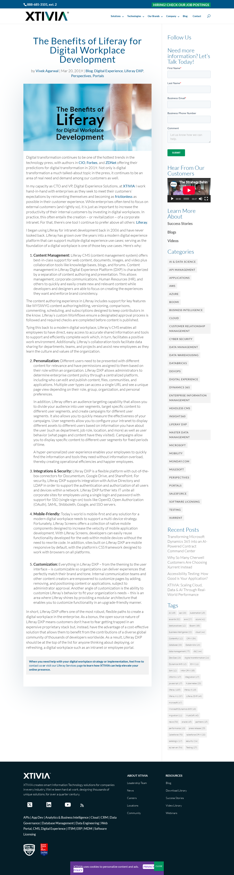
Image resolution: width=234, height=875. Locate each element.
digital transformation (197, 657)
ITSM (71, 828)
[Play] (172, 199)
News (130, 790)
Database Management (58, 823)
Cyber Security (181, 339)
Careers (132, 798)
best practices (177, 625)
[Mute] (200, 199)
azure (200, 619)
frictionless (124, 196)
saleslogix (175, 741)
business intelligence (180, 632)
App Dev (37, 817)
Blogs (171, 232)
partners (201, 721)
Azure (174, 293)
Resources (174, 775)
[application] (189, 190)
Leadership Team (137, 783)
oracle (187, 721)
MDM (88, 828)
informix (175, 677)
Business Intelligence (186, 310)
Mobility (176, 453)
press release (197, 728)
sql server (175, 747)
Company (171, 16)
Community (134, 813)
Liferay (141, 222)
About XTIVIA (137, 775)
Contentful (176, 638)
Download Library (176, 790)
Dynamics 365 (179, 387)
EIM (194, 664)
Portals (98, 75)
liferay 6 (190, 689)
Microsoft (177, 445)
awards (174, 619)
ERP (79, 828)
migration (175, 715)
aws (188, 619)
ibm (173, 670)
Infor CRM (188, 670)
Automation (197, 612)
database (175, 644)
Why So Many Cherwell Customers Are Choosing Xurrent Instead (187, 562)
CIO (82, 162)
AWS (172, 285)
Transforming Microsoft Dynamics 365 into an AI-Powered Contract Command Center (187, 543)
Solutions (116, 16)
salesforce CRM (195, 734)
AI (172, 612)
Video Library (174, 805)
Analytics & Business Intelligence (67, 817)
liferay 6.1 (176, 696)
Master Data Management (179, 435)
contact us (35, 665)
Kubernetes (193, 683)
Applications (179, 277)
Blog (185, 16)
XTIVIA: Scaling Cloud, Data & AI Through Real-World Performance (186, 590)
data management (179, 651)
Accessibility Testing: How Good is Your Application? (187, 576)
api (182, 612)
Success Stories (180, 223)
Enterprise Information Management (188, 398)
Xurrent (175, 517)
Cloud (174, 318)
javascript (175, 683)
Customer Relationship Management (187, 328)
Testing (175, 509)
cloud (200, 632)
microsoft (175, 702)
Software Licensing (184, 501)
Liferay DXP (133, 71)
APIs (26, 817)
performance (177, 728)
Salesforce (178, 493)
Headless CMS (179, 408)
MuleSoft (176, 469)
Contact (197, 16)
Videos (173, 240)
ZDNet (110, 162)
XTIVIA (129, 186)
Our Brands (154, 16)
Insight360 (177, 416)
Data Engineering (87, 823)
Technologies (134, 16)
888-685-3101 (37, 4)
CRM (191, 638)
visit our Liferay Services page (64, 665)
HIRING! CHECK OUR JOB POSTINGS (181, 5)
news (173, 721)
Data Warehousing (184, 355)
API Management (182, 269)
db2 (198, 651)
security (192, 741)
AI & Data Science (182, 261)
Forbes (92, 162)
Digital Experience (108, 71)
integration (192, 677)
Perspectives (81, 75)
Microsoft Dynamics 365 (182, 709)
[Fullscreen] (206, 199)
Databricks (178, 363)
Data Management (183, 347)
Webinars (171, 813)
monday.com (179, 461)
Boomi (174, 302)
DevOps (175, 371)
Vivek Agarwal (47, 71)
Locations (132, 805)
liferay (175, 689)
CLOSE (159, 866)
